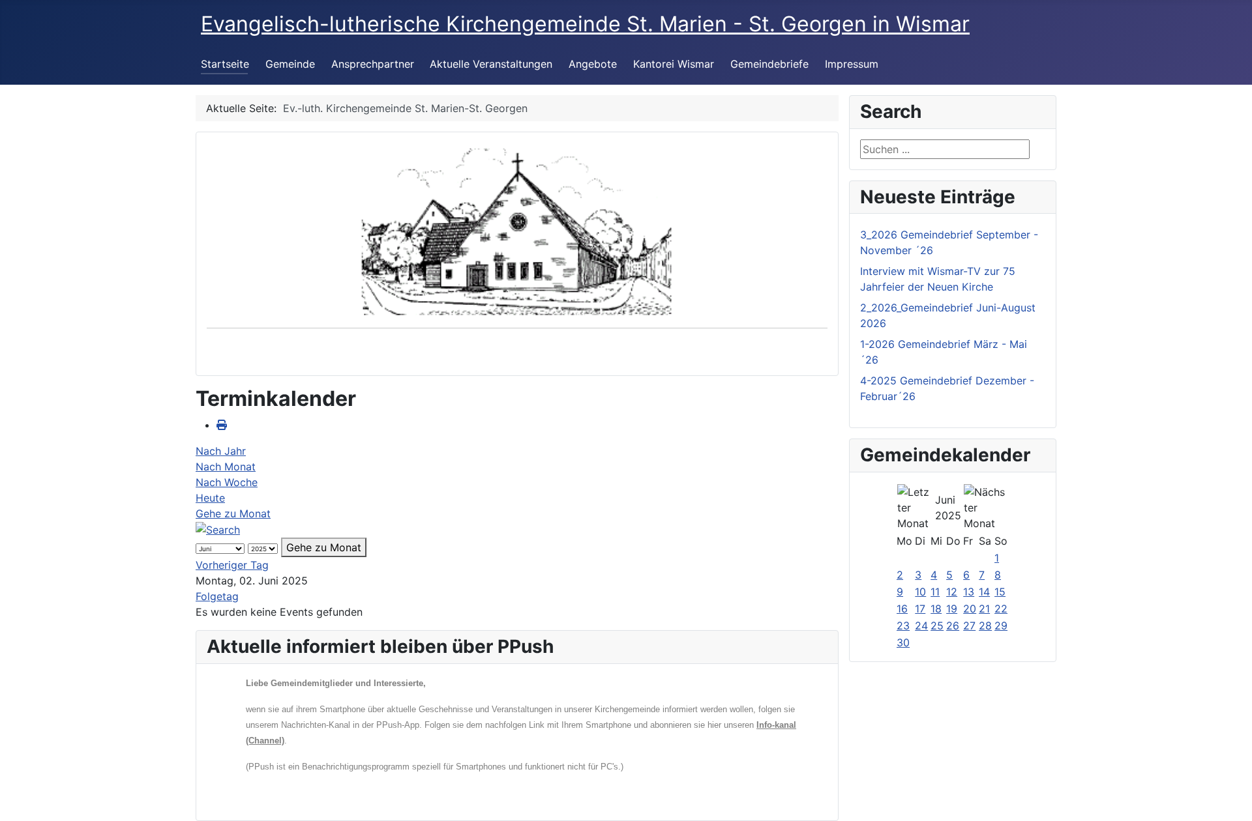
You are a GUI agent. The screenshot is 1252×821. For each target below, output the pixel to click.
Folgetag (217, 596)
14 (984, 591)
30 (903, 642)
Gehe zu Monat (233, 513)
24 (921, 625)
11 (935, 591)
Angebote (593, 63)
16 (902, 608)
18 (936, 608)
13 (968, 591)
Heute (210, 497)
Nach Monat (226, 466)
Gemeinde (290, 63)
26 (952, 625)
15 (1000, 591)
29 (1000, 625)
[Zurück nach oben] (1229, 797)
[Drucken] (221, 424)
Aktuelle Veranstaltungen (491, 63)
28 (985, 625)
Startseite (225, 63)
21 (984, 608)
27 (969, 625)
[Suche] (218, 529)
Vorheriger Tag (232, 564)
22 (1000, 608)
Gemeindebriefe (769, 63)
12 (951, 591)
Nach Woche (227, 482)
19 (951, 608)
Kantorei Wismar (673, 63)
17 (920, 608)
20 (969, 608)
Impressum (851, 63)
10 (920, 591)
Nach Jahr (221, 450)
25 (937, 625)
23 (903, 625)
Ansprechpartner (372, 63)
